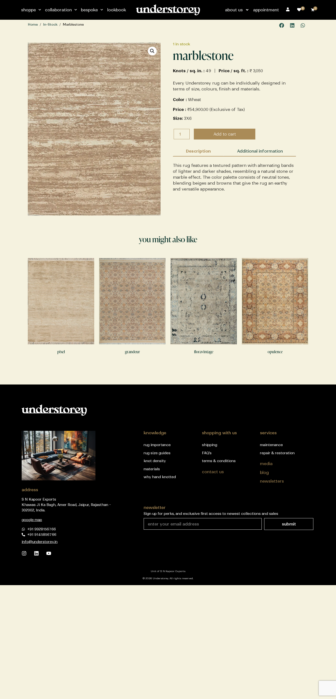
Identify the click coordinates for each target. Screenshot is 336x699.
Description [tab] (198, 151)
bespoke (89, 9)
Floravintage (203, 351)
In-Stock (50, 24)
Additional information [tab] (260, 151)
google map (32, 520)
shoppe (28, 9)
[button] (281, 25)
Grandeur (132, 351)
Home (33, 24)
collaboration (58, 9)
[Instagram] (24, 553)
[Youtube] (49, 553)
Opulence (275, 351)
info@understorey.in (40, 542)
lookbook (116, 9)
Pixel (61, 351)
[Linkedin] (36, 553)
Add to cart (225, 134)
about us (234, 9)
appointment (266, 9)
